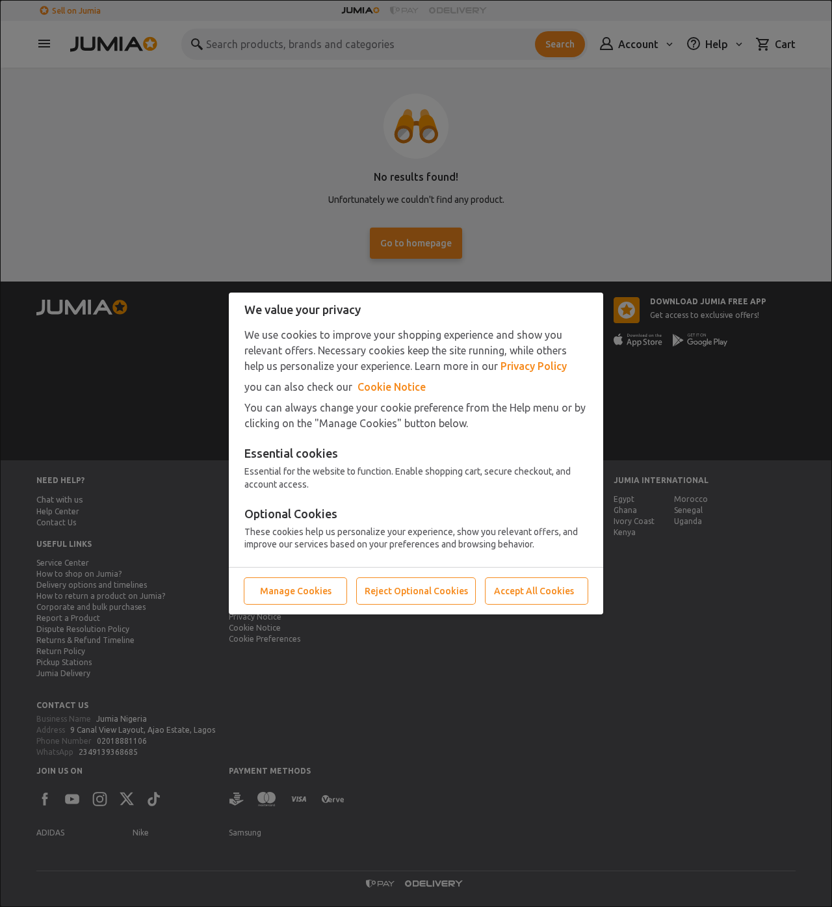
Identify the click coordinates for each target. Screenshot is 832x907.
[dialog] (416, 453)
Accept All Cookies (534, 591)
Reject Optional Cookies (416, 591)
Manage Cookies (296, 591)
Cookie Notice (392, 387)
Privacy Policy (533, 366)
